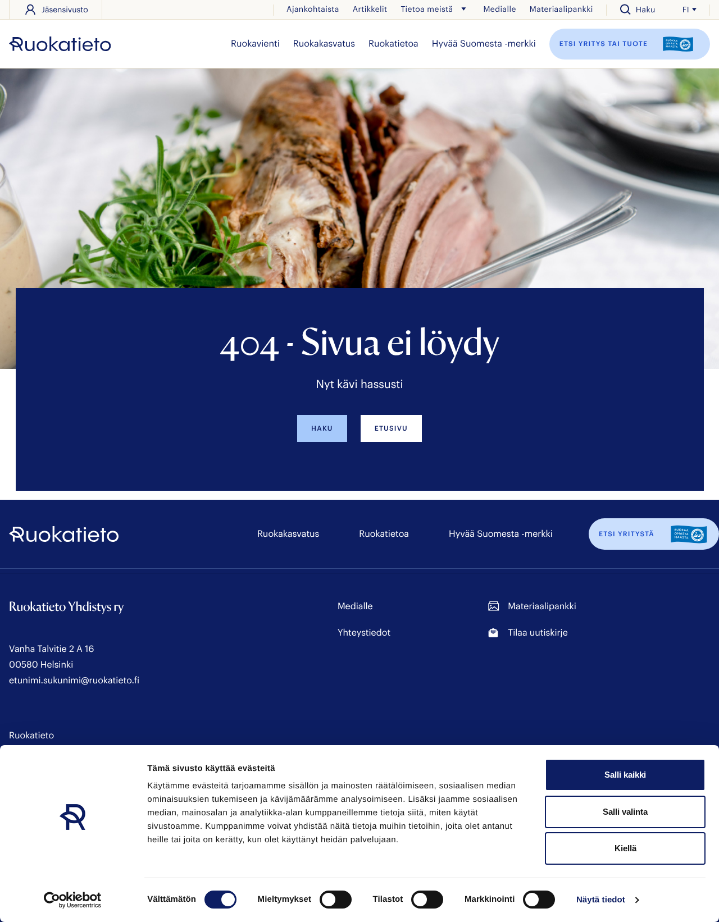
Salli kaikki (625, 774)
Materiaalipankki (561, 8)
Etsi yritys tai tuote (604, 43)
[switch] (336, 900)
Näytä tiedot (600, 900)
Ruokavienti (255, 43)
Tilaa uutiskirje (537, 632)
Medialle (499, 8)
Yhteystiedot (364, 632)
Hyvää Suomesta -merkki (484, 43)
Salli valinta (625, 811)
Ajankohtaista (312, 8)
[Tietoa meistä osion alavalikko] (463, 9)
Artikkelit (370, 8)
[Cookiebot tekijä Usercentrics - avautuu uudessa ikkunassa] (73, 900)
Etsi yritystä (626, 534)
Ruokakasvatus (324, 43)
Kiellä (625, 848)
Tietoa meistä (427, 8)
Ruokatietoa (393, 43)
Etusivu (391, 428)
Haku (322, 428)
